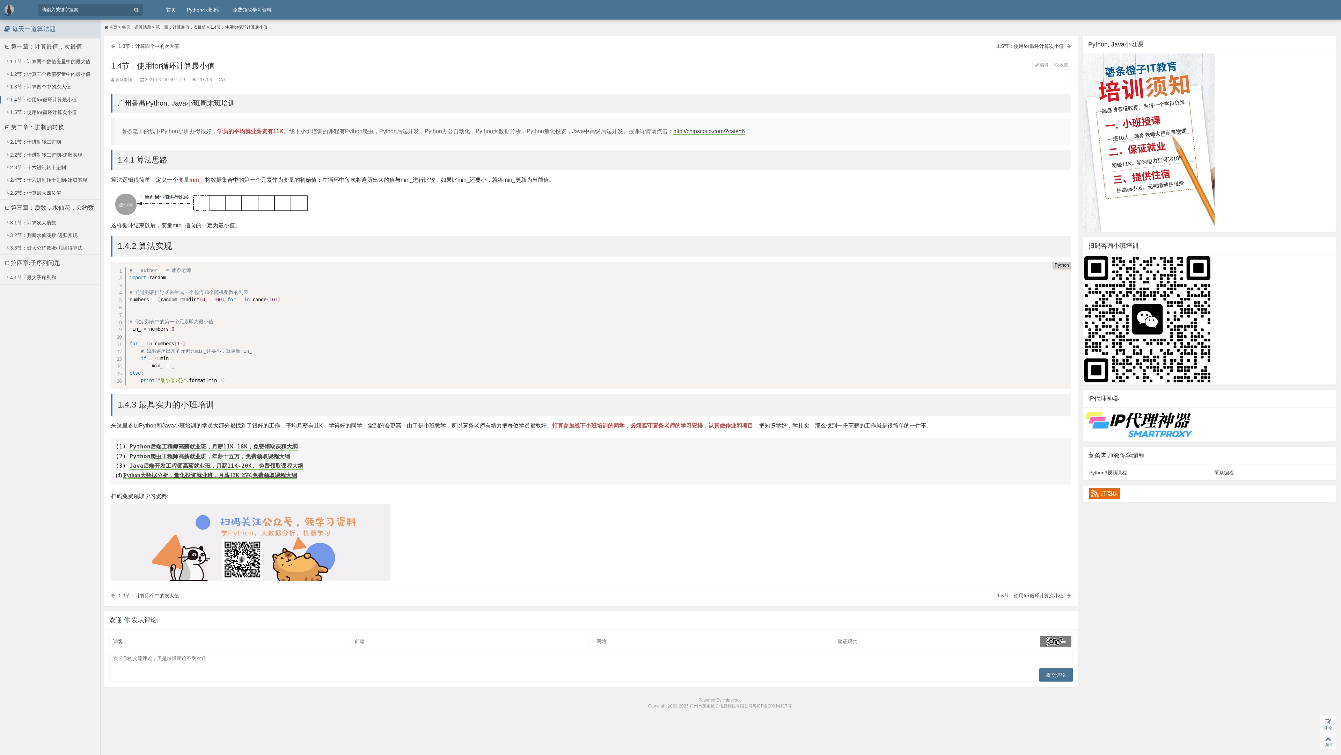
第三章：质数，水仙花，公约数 (51, 207)
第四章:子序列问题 (34, 263)
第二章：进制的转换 (36, 127)
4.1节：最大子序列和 (32, 277)
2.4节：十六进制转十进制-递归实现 (48, 180)
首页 (171, 10)
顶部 (1328, 744)
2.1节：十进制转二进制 (35, 142)
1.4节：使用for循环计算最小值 (43, 99)
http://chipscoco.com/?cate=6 (709, 131)
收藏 (1063, 65)
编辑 (1043, 65)
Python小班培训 (204, 10)
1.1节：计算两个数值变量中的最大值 (49, 61)
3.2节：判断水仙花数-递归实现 (43, 235)
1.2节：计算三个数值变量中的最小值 (49, 74)
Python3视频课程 (1108, 472)
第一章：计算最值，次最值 (45, 46)
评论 (1328, 727)
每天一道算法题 (136, 27)
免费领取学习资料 (252, 10)
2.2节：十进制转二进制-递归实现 (45, 155)
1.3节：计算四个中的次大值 (40, 86)
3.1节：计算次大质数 (32, 222)
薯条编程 (1224, 472)
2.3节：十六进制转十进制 (37, 167)
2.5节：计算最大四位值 (35, 193)
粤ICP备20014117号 (772, 706)
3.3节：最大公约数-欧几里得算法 (45, 248)
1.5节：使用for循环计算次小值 (43, 112)
